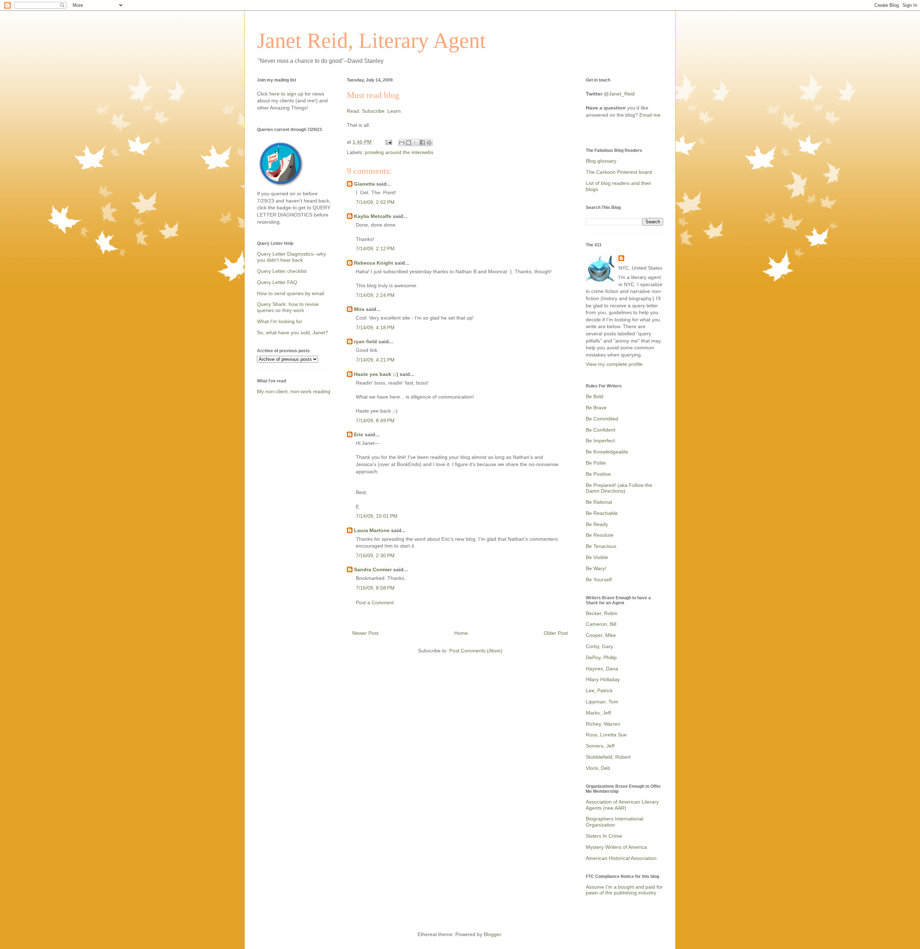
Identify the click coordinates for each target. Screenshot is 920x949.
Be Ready (597, 524)
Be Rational (599, 502)
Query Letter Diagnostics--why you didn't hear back (291, 257)
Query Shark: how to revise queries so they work (288, 307)
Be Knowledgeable (607, 452)
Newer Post (365, 633)
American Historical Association (621, 858)
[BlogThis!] (408, 142)
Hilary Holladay (603, 679)
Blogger (492, 934)
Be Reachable (602, 513)
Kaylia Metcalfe (372, 216)
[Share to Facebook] (422, 142)
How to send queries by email (290, 293)
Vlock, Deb (598, 768)
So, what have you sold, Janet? (292, 332)
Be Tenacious (601, 546)
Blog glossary (601, 161)
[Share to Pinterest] (429, 142)
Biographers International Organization (614, 822)
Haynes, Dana (602, 668)
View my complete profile (614, 364)
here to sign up (287, 94)
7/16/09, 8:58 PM (375, 588)
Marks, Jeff (598, 713)
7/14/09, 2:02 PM (375, 202)
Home (461, 633)
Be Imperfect (600, 440)
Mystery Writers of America (616, 847)
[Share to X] (415, 142)
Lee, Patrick (599, 690)
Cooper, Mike (601, 635)
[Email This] (401, 142)
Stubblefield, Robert (608, 757)
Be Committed (602, 419)
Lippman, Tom (602, 701)
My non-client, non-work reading (293, 391)
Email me (650, 115)
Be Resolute (599, 535)
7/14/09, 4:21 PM (375, 360)
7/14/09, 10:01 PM (376, 516)
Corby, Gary (599, 646)
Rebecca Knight (373, 263)
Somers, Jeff (600, 746)
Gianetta (364, 184)
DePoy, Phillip (601, 657)
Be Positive (598, 474)
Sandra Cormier (373, 569)
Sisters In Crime (604, 836)
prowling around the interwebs (399, 152)
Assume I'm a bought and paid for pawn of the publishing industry (624, 890)
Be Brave (596, 407)
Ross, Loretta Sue (606, 735)
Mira (359, 309)
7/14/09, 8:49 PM (375, 420)
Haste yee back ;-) (376, 374)
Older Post (556, 633)
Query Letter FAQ (277, 282)
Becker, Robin (601, 613)
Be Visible (597, 557)
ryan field (365, 341)
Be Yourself (599, 579)
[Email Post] (388, 142)
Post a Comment (375, 602)
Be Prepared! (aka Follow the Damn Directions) (619, 488)
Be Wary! (596, 568)
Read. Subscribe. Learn (374, 111)
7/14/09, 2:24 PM (375, 295)
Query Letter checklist (282, 271)
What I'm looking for (279, 321)
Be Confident (600, 430)
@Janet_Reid (619, 94)
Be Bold (594, 396)
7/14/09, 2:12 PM (375, 248)
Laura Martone (372, 530)
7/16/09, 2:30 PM (375, 555)
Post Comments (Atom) (475, 650)
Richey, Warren (603, 724)
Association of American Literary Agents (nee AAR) (622, 805)
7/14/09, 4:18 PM (375, 327)
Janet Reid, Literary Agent (371, 40)
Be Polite (596, 463)
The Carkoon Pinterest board (619, 172)
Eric (358, 434)
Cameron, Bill (601, 624)
